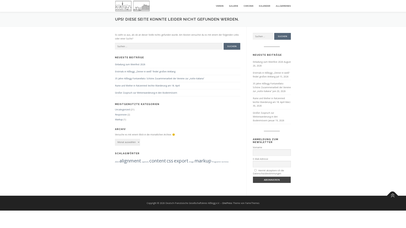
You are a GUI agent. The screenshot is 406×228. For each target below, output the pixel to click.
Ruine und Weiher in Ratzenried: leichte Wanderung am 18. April (147, 85)
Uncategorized (122, 109)
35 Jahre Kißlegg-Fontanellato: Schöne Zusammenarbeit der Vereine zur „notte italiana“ (159, 78)
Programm (216, 162)
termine (225, 162)
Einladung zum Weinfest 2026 (130, 64)
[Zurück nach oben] (392, 195)
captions (145, 162)
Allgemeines (283, 6)
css (170, 161)
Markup (119, 119)
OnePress (227, 203)
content (157, 161)
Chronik (249, 6)
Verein (220, 6)
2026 (117, 162)
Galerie (233, 6)
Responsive (121, 114)
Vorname (257, 147)
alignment (130, 161)
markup (203, 161)
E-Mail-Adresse (260, 158)
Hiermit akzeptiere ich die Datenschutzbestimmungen (268, 172)
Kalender (264, 6)
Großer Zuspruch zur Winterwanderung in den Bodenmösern (146, 92)
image (191, 162)
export (181, 161)
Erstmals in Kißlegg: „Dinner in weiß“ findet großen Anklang (145, 71)
